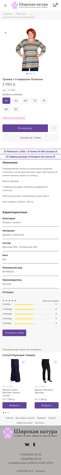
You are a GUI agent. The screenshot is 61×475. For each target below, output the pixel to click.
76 (44, 100)
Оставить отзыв (14, 332)
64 (15, 100)
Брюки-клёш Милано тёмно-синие (11, 392)
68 (25, 100)
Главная (7, 13)
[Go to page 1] (3, 412)
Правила (41, 418)
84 (15, 109)
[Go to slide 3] (31, 73)
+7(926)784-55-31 (30, 458)
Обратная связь (25, 423)
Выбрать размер (12, 94)
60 (6, 100)
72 (35, 100)
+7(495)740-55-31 (30, 454)
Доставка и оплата (25, 418)
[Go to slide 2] (29, 73)
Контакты (39, 423)
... (31, 13)
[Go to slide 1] (27, 73)
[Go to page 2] (5, 412)
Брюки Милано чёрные (44, 391)
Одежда (20, 13)
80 (6, 109)
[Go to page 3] (8, 412)
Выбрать (14, 405)
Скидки (52, 418)
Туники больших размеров (18, 17)
